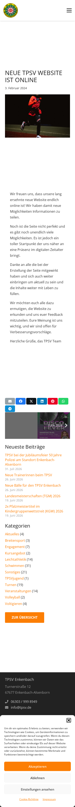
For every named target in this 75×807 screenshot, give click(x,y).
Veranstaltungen (18, 591)
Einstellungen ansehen (37, 789)
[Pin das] (53, 401)
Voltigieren (13, 603)
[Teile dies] (21, 401)
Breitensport (15, 540)
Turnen (10, 584)
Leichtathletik (15, 559)
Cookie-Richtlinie (29, 799)
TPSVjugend (14, 578)
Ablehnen (37, 778)
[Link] (10, 10)
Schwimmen (14, 565)
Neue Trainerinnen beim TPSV (28, 475)
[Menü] (69, 10)
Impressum (49, 799)
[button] (69, 720)
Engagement (15, 546)
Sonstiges (12, 572)
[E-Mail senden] (10, 401)
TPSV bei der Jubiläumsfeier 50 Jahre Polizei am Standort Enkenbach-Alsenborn (33, 460)
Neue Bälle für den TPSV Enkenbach (33, 485)
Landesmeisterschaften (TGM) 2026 (32, 496)
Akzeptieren (37, 766)
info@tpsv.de (21, 707)
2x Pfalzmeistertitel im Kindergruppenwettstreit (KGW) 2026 (34, 508)
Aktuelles (12, 534)
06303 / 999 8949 (24, 701)
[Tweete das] (31, 401)
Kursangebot (15, 553)
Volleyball (12, 597)
